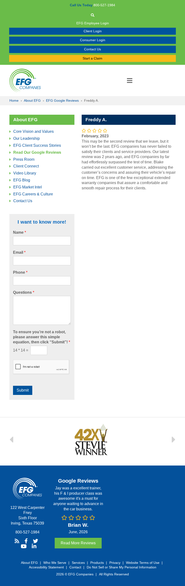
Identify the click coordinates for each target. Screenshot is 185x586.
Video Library (24, 173)
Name (19, 232)
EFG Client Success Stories (37, 145)
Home (14, 100)
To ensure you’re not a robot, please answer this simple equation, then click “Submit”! (41, 337)
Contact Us (92, 49)
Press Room (23, 159)
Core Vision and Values (33, 131)
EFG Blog (21, 180)
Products (97, 563)
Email (19, 252)
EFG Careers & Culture (33, 194)
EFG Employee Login (92, 23)
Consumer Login (92, 40)
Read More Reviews (78, 543)
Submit (23, 390)
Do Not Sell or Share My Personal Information (121, 567)
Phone (20, 272)
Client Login (93, 31)
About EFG (32, 100)
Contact (75, 567)
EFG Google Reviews (62, 100)
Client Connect (26, 166)
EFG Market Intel (27, 187)
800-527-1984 (27, 532)
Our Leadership (26, 138)
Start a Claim (92, 58)
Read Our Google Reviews (37, 152)
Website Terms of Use (142, 563)
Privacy (114, 563)
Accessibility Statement (46, 567)
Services (78, 563)
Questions (23, 292)
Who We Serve (54, 563)
